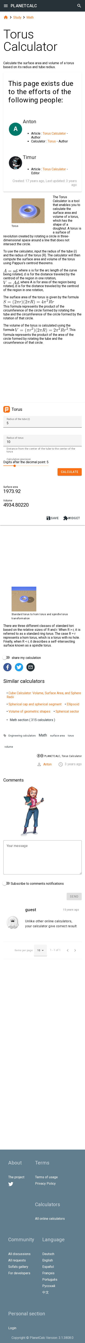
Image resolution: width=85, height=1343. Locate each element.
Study (17, 17)
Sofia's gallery (18, 1267)
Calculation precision (19, 459)
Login (12, 1328)
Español (48, 1267)
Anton (47, 764)
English (47, 1260)
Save (52, 518)
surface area (57, 735)
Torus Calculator (54, 133)
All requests (17, 1260)
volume (9, 746)
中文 (45, 1292)
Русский (48, 1286)
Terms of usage (46, 1177)
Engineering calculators (22, 735)
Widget (71, 518)
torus (71, 735)
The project (16, 1177)
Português (49, 1279)
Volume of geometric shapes (29, 711)
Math (30, 17)
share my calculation (26, 658)
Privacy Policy (45, 1183)
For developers (19, 1273)
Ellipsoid (73, 704)
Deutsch (48, 1254)
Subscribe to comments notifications (37, 884)
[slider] (25, 465)
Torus (52, 141)
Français (48, 1273)
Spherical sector (67, 711)
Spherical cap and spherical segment (34, 704)
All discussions (19, 1254)
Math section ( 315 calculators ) (32, 720)
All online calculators (50, 1219)
